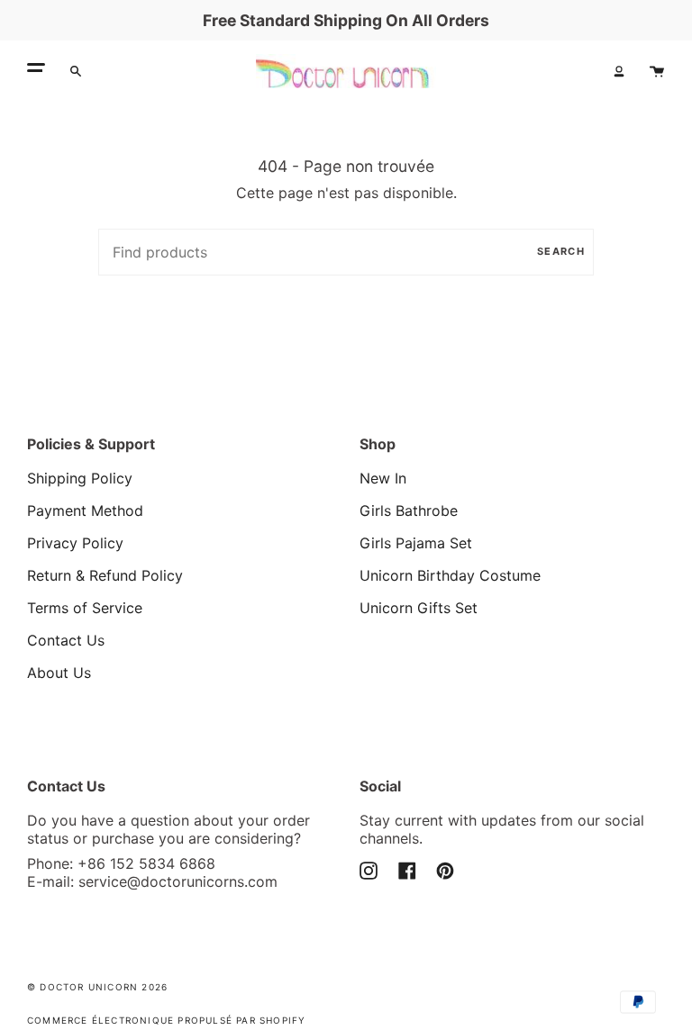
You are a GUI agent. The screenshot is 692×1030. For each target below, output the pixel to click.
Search (561, 251)
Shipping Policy (79, 478)
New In (383, 478)
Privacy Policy (75, 543)
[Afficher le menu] (36, 71)
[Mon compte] (619, 71)
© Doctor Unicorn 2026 (97, 986)
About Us (59, 673)
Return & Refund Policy (105, 575)
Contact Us (66, 640)
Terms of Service (84, 608)
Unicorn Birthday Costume (450, 575)
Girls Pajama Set (416, 543)
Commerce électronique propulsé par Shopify (166, 1020)
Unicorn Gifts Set (419, 608)
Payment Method (85, 510)
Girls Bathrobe (409, 510)
